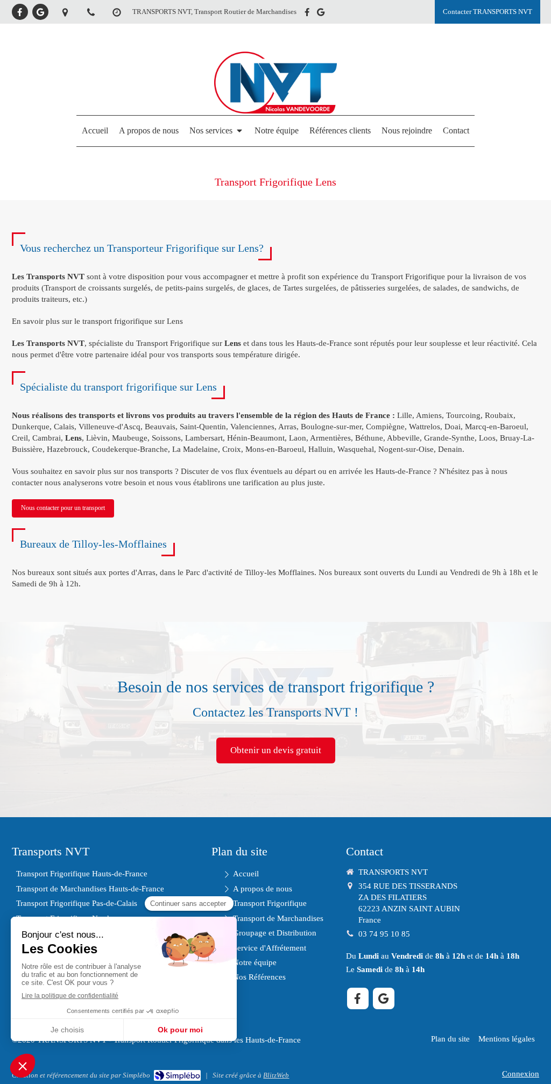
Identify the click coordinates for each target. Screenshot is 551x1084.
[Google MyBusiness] (40, 12)
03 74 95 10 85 (384, 934)
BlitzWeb (276, 1075)
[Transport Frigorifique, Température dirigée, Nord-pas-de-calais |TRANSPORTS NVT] (275, 111)
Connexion (520, 1073)
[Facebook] (20, 12)
